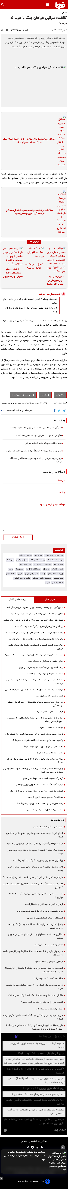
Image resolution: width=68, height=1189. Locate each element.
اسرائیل (59, 395)
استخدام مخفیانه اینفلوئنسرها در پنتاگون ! (45, 674)
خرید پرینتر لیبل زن (31, 573)
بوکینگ (43, 573)
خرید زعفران (19, 569)
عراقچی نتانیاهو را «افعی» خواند (49, 712)
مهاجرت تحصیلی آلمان (55, 559)
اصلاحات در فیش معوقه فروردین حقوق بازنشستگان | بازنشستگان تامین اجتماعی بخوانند (29, 212)
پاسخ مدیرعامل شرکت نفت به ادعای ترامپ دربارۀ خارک (39, 803)
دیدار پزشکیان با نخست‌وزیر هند (49, 696)
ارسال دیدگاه (18, 537)
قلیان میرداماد (58, 564)
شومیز (47, 582)
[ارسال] (7, 30)
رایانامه (62, 492)
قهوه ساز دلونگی (57, 582)
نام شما (61, 480)
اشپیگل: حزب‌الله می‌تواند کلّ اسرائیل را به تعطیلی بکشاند (35, 428)
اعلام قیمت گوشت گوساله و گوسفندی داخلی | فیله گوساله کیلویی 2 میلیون (34, 646)
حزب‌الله (44, 395)
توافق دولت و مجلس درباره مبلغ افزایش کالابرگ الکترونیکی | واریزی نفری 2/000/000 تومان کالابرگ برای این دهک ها (55, 281)
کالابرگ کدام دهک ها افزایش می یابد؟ (34, 266)
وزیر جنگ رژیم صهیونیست (22, 395)
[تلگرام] (64, 410)
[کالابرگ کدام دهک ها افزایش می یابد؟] (34, 254)
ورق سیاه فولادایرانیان (55, 573)
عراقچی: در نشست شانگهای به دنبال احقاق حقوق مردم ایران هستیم (34, 689)
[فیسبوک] (55, 410)
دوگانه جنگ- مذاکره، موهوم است (49, 728)
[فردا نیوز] (60, 5)
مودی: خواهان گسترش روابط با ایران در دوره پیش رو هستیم (37, 614)
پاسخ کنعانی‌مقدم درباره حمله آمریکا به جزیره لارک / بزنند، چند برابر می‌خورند (34, 681)
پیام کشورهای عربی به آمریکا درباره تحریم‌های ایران (41, 667)
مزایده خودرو (10, 573)
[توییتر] (59, 410)
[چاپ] (3, 30)
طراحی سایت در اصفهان (22, 578)
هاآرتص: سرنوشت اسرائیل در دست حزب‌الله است (39, 435)
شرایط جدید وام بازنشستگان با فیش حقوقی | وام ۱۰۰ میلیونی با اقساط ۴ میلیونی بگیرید (13, 273)
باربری (20, 573)
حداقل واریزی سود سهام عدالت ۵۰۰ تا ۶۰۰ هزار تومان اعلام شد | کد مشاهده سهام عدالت (29, 141)
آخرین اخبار (50, 599)
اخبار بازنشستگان (25, 555)
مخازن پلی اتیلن (22, 559)
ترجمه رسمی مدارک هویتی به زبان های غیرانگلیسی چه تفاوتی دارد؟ (33, 734)
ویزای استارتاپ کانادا (37, 559)
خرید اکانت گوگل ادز (33, 569)
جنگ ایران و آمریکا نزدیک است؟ (48, 827)
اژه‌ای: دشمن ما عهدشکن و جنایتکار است (45, 661)
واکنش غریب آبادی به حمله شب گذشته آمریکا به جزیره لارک (37, 740)
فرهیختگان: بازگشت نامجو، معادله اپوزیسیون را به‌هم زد (39, 784)
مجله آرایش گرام (25, 564)
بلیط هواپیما (58, 578)
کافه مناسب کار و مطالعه (42, 564)
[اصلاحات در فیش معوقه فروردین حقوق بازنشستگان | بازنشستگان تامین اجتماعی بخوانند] (61, 212)
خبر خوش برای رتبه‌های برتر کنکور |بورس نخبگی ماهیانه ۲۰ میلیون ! (34, 655)
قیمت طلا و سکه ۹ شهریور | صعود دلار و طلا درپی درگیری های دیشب (33, 620)
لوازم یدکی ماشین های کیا (42, 578)
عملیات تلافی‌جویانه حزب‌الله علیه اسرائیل (43, 443)
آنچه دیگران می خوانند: (50, 294)
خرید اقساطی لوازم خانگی (54, 555)
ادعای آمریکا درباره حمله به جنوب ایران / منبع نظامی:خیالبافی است (34, 607)
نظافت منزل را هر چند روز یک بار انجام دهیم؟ (43, 746)
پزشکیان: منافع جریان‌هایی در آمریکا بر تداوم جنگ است (39, 626)
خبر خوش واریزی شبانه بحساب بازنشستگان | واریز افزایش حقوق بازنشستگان (35, 703)
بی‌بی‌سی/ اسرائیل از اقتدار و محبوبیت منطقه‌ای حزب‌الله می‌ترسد (36, 460)
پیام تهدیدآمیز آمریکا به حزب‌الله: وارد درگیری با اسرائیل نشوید (34, 451)
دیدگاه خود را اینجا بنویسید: (52, 505)
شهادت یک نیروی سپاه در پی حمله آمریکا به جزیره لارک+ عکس (36, 791)
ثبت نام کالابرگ (57, 569)
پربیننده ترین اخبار (17, 599)
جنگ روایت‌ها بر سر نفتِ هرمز (50, 753)
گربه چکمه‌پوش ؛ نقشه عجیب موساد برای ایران (43, 778)
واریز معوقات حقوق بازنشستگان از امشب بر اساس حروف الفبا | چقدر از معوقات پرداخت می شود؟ (24, 1156)
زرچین (10, 569)
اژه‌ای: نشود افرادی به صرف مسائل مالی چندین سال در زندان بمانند (34, 632)
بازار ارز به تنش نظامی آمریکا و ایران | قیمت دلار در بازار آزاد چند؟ (35, 639)
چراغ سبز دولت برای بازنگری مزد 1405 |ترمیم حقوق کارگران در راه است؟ (35, 760)
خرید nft (46, 569)
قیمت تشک (38, 555)
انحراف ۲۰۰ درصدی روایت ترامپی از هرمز (45, 797)
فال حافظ (10, 559)
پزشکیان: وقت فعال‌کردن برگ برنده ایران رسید (43, 810)
